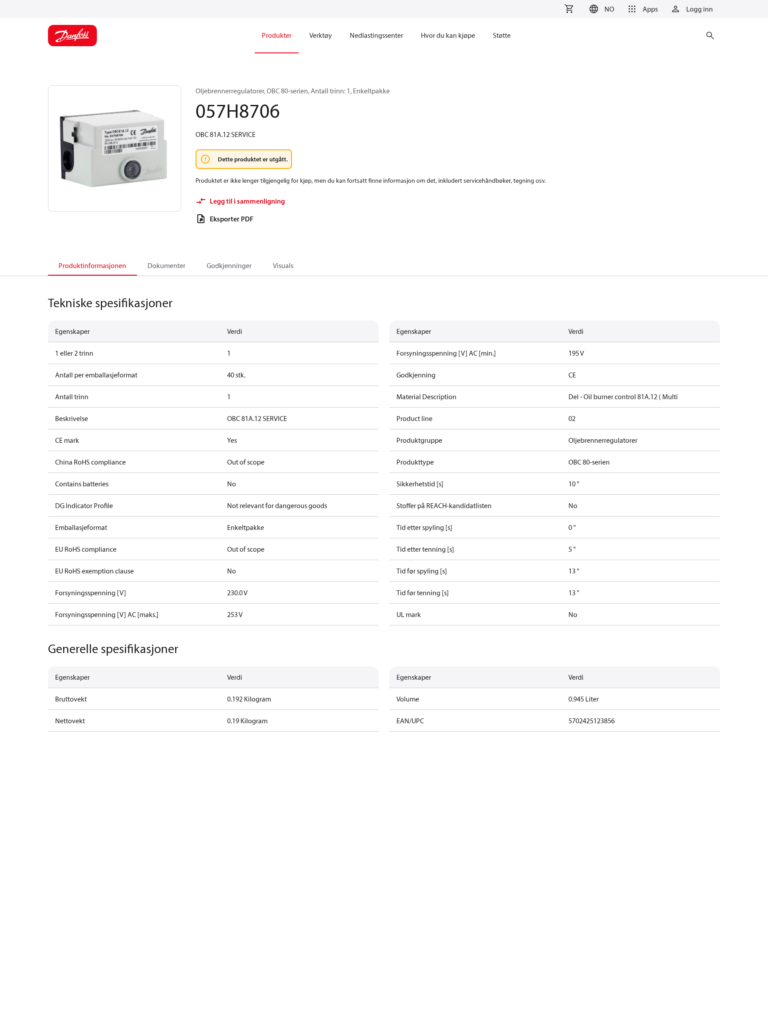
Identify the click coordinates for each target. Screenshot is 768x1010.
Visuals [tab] (283, 265)
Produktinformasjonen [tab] (92, 265)
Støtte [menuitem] (502, 35)
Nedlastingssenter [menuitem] (376, 35)
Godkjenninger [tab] (229, 265)
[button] (600, 9)
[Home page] (72, 35)
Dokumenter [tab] (166, 265)
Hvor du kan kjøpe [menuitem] (448, 35)
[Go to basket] (569, 9)
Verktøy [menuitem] (320, 35)
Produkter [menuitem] (277, 35)
